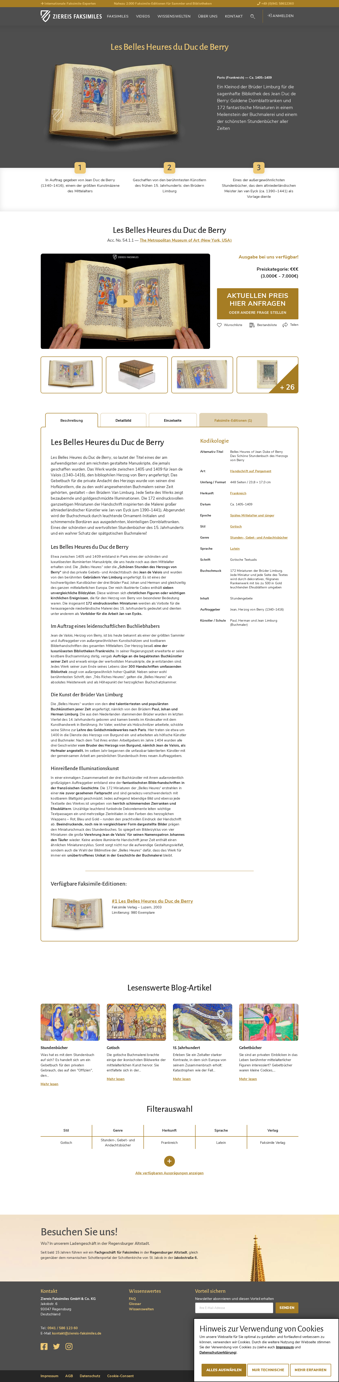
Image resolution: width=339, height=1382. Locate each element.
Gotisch (236, 526)
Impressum (49, 1376)
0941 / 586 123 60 (63, 1328)
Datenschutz (90, 1376)
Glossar (135, 1304)
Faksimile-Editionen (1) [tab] (233, 420)
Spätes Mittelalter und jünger (252, 515)
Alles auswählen (223, 1370)
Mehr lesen (49, 1084)
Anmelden (283, 15)
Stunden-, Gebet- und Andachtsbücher (259, 537)
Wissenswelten (174, 16)
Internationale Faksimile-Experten (70, 3)
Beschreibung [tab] (71, 420)
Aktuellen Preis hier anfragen (257, 303)
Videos (143, 16)
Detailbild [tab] (123, 420)
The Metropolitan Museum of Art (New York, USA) (186, 240)
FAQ (132, 1298)
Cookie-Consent (120, 1376)
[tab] (78, 915)
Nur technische (268, 1370)
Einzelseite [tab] (172, 420)
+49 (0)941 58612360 (277, 3)
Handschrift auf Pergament (250, 471)
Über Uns (207, 16)
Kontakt (234, 16)
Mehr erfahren (310, 1370)
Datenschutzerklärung (217, 1352)
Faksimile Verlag (272, 1142)
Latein (235, 548)
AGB (69, 1376)
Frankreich (238, 493)
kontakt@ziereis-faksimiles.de (76, 1333)
